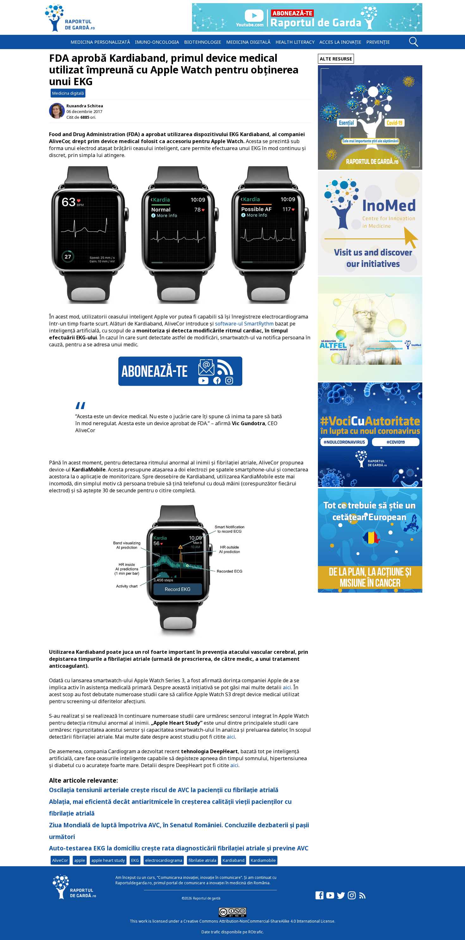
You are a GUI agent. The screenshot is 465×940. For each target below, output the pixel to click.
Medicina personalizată (100, 42)
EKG (135, 860)
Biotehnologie (202, 42)
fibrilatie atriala (202, 860)
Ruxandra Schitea (84, 106)
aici (230, 736)
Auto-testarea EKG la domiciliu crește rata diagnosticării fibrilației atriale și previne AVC (178, 848)
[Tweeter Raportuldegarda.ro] (341, 898)
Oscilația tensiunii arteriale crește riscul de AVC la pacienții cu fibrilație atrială (163, 790)
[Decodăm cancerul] (370, 273)
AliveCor (60, 860)
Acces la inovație (340, 42)
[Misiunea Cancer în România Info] (370, 591)
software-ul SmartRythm (244, 323)
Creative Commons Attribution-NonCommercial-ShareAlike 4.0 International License (258, 921)
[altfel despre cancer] (370, 379)
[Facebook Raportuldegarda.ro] (319, 898)
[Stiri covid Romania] (370, 168)
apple (79, 860)
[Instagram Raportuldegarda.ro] (351, 898)
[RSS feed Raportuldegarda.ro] (362, 898)
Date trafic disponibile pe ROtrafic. (233, 932)
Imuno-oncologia (157, 42)
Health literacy (295, 42)
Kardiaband (234, 860)
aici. (287, 687)
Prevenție (378, 42)
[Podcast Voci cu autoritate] (370, 485)
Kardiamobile (263, 860)
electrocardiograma (163, 860)
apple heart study (108, 860)
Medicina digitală (248, 42)
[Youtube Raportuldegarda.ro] (330, 898)
